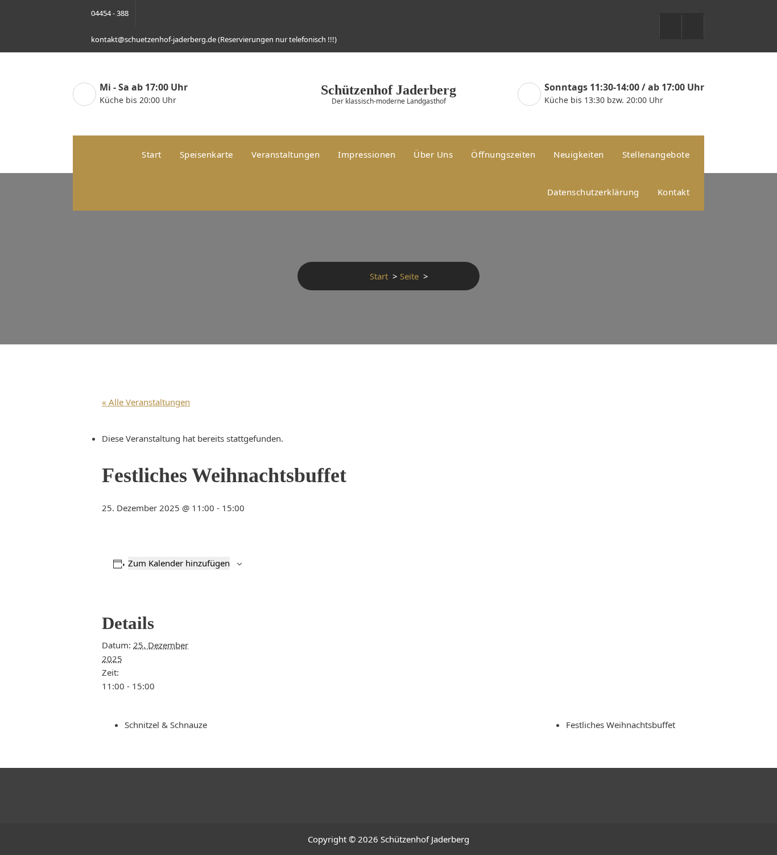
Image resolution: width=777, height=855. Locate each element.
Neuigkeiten (578, 154)
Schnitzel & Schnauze (166, 724)
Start (152, 154)
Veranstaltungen (285, 154)
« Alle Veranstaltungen (146, 402)
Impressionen (366, 154)
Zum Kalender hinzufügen (179, 563)
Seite (409, 276)
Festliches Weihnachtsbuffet (620, 724)
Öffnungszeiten (503, 154)
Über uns (433, 154)
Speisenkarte (206, 154)
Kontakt (674, 192)
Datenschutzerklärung (593, 192)
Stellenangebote (656, 154)
